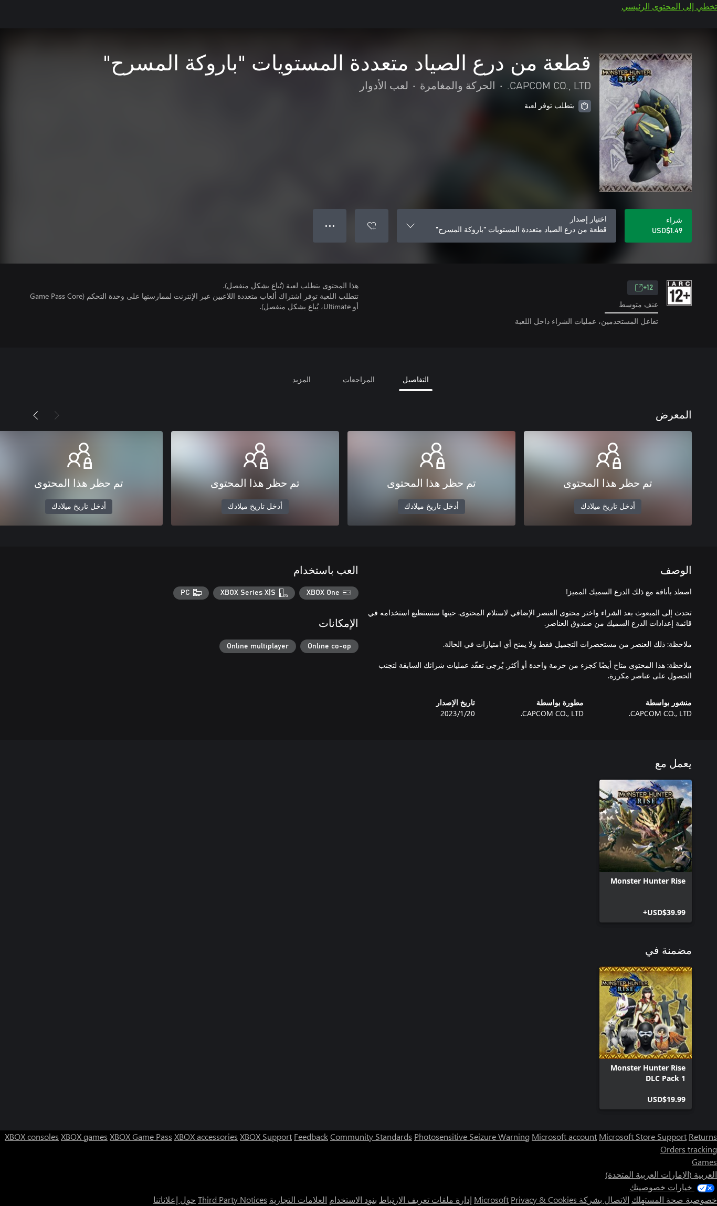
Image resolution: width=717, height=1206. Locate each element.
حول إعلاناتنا (174, 1199)
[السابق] (56, 415)
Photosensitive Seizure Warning (472, 1136)
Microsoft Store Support (643, 1136)
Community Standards (371, 1136)
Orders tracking (688, 1149)
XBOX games (84, 1136)
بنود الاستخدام (353, 1199)
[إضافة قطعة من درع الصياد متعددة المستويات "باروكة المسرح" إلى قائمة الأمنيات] (371, 226)
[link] (645, 851)
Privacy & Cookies (544, 1199)
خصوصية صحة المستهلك (674, 1199)
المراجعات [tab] (359, 379)
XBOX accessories (206, 1136)
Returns (703, 1136)
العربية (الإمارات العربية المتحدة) (661, 1174)
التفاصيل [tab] (416, 379)
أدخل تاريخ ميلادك (608, 506)
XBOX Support (266, 1136)
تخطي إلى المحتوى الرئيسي (669, 6)
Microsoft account (564, 1136)
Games (704, 1161)
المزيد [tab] (301, 379)
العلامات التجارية (298, 1199)
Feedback (311, 1136)
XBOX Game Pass (141, 1136)
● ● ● (330, 225)
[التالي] (35, 415)
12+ (648, 287)
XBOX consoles (32, 1136)
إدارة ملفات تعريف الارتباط (425, 1199)
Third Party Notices (232, 1199)
